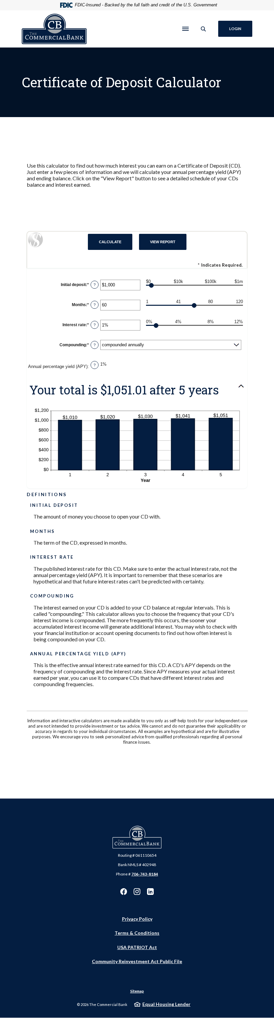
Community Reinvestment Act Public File (137, 961)
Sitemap (137, 991)
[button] (137, 390)
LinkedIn (150, 891)
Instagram (137, 891)
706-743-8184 (144, 873)
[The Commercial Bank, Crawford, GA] (54, 29)
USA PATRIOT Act (137, 947)
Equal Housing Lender (166, 1004)
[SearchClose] (203, 29)
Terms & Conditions (137, 933)
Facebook (123, 891)
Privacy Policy (137, 919)
